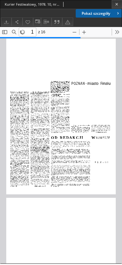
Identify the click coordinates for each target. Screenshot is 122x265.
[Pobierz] (6, 22)
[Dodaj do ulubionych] (28, 22)
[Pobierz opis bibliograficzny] (46, 22)
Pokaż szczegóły (96, 13)
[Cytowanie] (57, 22)
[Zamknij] (117, 4)
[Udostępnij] (17, 22)
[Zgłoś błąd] (67, 22)
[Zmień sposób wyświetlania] (37, 22)
